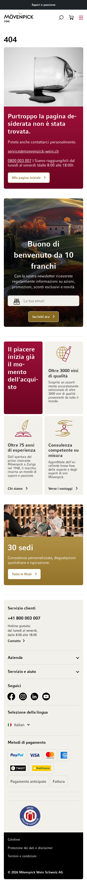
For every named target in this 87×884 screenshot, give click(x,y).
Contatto (14, 640)
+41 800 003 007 (24, 618)
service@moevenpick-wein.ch (33, 151)
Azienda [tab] (15, 657)
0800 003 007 (19, 160)
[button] (61, 17)
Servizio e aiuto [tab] (22, 671)
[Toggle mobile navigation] (81, 17)
